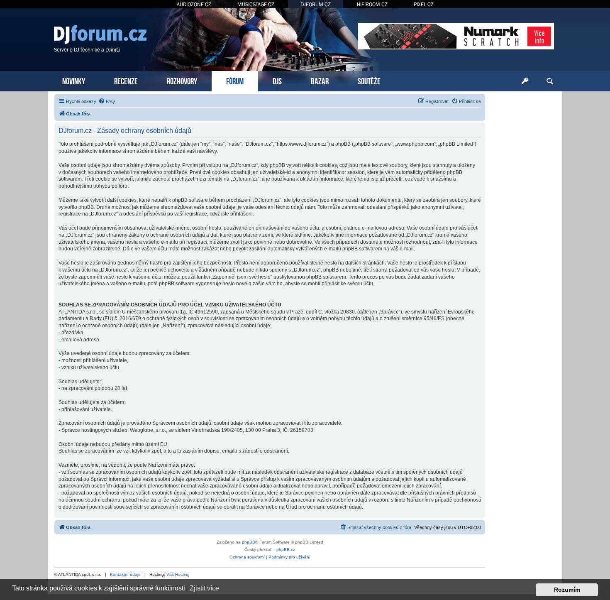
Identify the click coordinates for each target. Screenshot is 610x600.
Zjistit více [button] (204, 588)
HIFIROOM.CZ (372, 4)
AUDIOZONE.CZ (194, 4)
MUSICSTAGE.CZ (255, 4)
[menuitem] (106, 101)
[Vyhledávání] (549, 81)
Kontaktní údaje (125, 574)
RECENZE (126, 80)
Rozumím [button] (567, 589)
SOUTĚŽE (369, 80)
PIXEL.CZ (424, 4)
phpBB (248, 542)
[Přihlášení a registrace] (524, 81)
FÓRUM (235, 80)
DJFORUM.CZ (315, 4)
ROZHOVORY (182, 80)
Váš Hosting (178, 574)
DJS (277, 80)
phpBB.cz (285, 549)
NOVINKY (73, 80)
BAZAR (320, 80)
